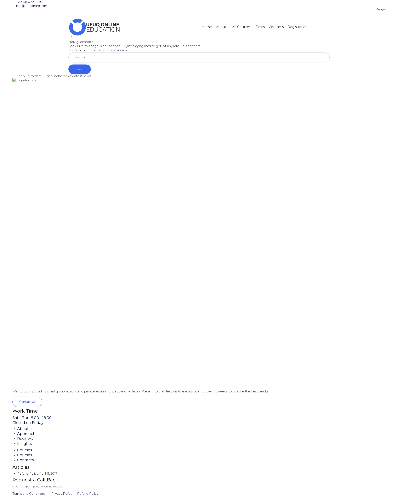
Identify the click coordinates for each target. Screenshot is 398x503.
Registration (298, 27)
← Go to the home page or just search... (98, 50)
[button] (27, 402)
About (221, 27)
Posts (260, 27)
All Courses (241, 27)
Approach (26, 433)
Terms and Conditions (29, 494)
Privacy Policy (61, 494)
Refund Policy (27, 473)
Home (207, 27)
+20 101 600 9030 (29, 2)
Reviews (25, 438)
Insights (24, 443)
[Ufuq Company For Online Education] (94, 27)
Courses (24, 450)
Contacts (276, 27)
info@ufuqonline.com (31, 6)
